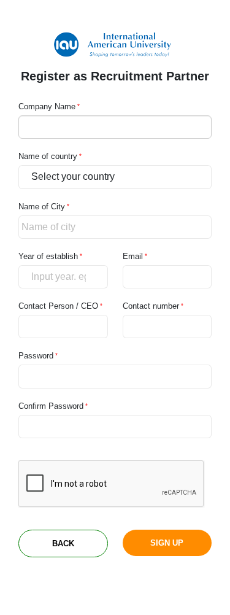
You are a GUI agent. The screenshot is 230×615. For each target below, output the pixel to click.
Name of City (41, 206)
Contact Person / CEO (58, 306)
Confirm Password (50, 406)
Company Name (46, 106)
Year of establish (48, 256)
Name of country (47, 156)
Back (63, 543)
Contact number (151, 306)
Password (35, 355)
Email (133, 256)
